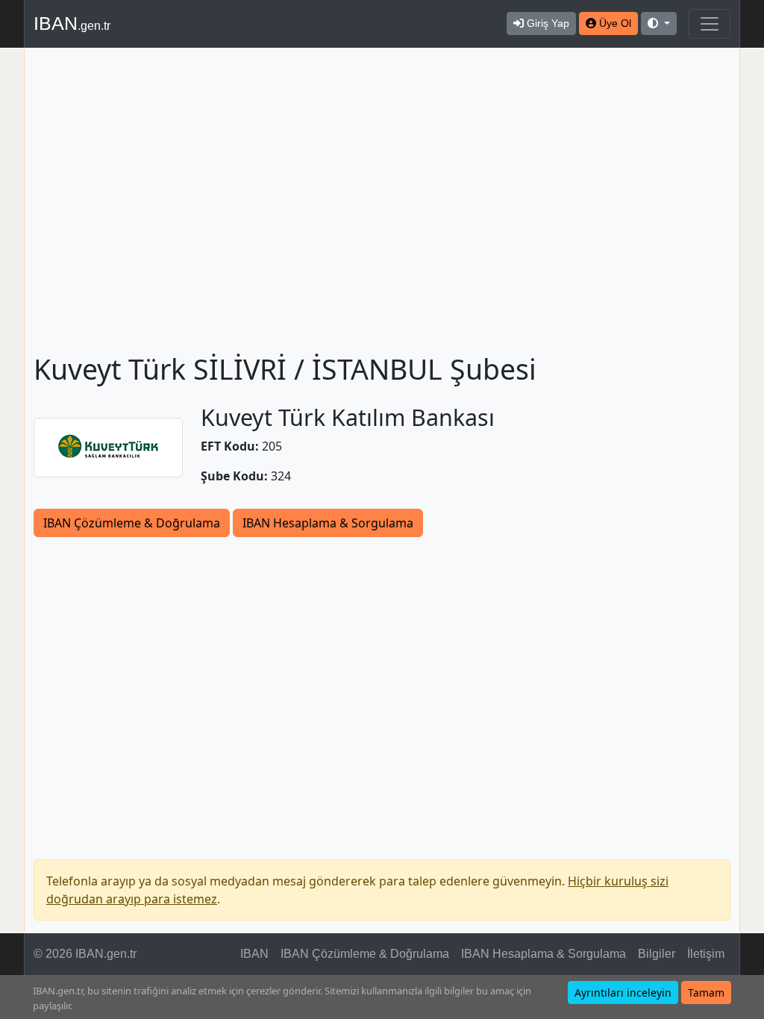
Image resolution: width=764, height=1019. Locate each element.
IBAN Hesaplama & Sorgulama (327, 523)
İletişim (705, 953)
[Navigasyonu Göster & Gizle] (709, 24)
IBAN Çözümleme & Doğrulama (131, 523)
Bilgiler (656, 953)
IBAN (72, 23)
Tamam (706, 992)
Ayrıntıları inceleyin (622, 992)
